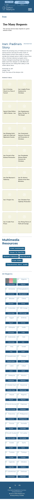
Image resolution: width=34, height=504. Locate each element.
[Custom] (19, 485)
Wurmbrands (25, 256)
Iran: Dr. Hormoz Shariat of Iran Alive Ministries (23, 179)
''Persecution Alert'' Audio (17, 264)
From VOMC (17, 260)
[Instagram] (17, 485)
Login (7, 4)
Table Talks (9, 1)
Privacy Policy (14, 495)
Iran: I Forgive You (8, 199)
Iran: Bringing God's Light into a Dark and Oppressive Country (9, 135)
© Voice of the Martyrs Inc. (17, 493)
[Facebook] (13, 485)
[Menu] (30, 10)
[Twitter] (15, 485)
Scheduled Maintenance (22, 2)
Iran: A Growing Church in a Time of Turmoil (9, 91)
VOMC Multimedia (17, 248)
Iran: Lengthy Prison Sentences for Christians (24, 91)
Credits (21, 495)
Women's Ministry (10, 256)
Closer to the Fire (17, 252)
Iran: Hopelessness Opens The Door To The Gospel (23, 113)
